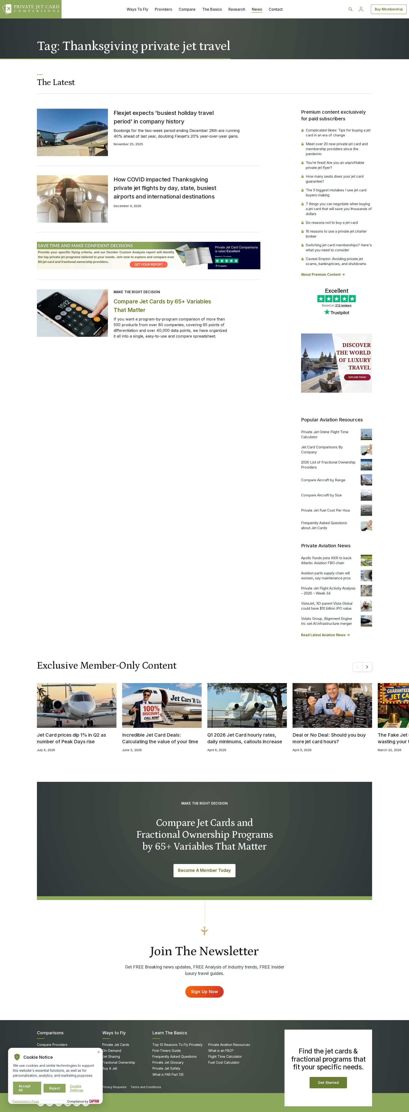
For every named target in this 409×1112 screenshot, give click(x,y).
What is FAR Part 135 (168, 1074)
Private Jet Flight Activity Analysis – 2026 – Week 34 (328, 590)
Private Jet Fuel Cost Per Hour (325, 510)
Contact (276, 9)
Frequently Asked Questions (174, 1056)
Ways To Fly (137, 9)
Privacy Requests (114, 1087)
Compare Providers (52, 1045)
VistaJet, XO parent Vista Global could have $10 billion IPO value (326, 606)
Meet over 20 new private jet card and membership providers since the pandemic (337, 149)
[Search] (350, 9)
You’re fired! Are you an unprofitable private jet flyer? (335, 165)
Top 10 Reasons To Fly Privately (177, 1045)
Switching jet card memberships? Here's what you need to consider (339, 247)
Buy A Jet (109, 1068)
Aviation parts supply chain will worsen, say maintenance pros (326, 575)
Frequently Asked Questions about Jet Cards (324, 525)
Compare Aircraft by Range (323, 480)
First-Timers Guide (166, 1051)
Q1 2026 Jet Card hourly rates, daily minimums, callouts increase (244, 738)
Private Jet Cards (115, 1045)
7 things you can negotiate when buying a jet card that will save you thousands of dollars (339, 209)
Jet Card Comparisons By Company (322, 449)
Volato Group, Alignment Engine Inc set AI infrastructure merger (326, 621)
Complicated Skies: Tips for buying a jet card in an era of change (338, 132)
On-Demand (111, 1051)
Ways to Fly (114, 1032)
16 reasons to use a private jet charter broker (336, 234)
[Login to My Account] (361, 9)
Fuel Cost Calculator (224, 1062)
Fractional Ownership (118, 1062)
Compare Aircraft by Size (321, 495)
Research (236, 9)
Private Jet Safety (166, 1068)
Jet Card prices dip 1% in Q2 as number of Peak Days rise (71, 738)
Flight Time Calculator (225, 1056)
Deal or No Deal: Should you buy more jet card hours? (329, 738)
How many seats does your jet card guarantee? (335, 179)
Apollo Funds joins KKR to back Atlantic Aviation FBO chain (326, 560)
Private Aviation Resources (229, 1045)
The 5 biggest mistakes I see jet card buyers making (336, 192)
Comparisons (50, 1032)
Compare (187, 9)
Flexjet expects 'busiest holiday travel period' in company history (164, 117)
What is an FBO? (221, 1051)
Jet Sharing (111, 1056)
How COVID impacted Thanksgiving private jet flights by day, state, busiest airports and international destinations (165, 188)
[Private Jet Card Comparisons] (31, 9)
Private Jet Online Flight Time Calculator (324, 434)
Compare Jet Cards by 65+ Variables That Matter (162, 305)
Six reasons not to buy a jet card (332, 222)
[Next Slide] (367, 666)
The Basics (212, 9)
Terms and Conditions (145, 1087)
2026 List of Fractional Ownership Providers (328, 464)
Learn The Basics (169, 1032)
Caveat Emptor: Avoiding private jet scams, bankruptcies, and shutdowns (336, 261)
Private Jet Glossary (168, 1062)
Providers (163, 9)
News (257, 9)
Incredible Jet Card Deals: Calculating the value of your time (160, 738)
